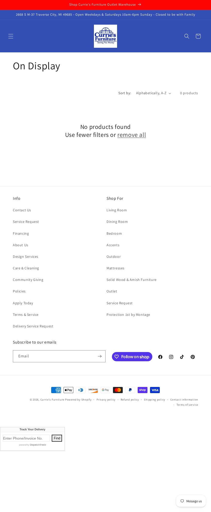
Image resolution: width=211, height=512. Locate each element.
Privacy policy (106, 399)
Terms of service (187, 404)
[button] (10, 36)
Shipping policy (154, 399)
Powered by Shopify (78, 399)
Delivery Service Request (33, 326)
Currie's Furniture (52, 399)
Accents (113, 245)
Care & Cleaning (26, 268)
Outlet (112, 291)
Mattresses (116, 268)
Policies (19, 291)
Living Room (117, 210)
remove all (131, 135)
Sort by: (124, 93)
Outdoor (114, 256)
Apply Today (23, 303)
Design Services (25, 256)
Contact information (184, 399)
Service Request (26, 221)
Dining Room (117, 221)
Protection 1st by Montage (128, 314)
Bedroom (114, 233)
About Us (20, 245)
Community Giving (28, 279)
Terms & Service (26, 314)
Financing (21, 233)
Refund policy (130, 399)
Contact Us (22, 210)
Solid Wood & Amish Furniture (132, 279)
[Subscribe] (99, 356)
